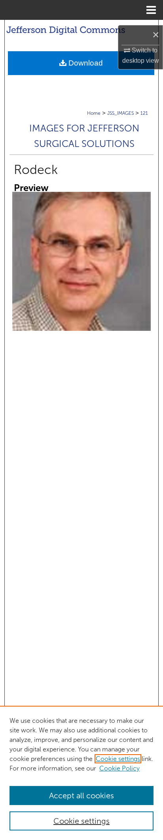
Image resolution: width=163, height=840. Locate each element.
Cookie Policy (119, 768)
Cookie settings (118, 758)
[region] (81, 773)
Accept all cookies (81, 795)
